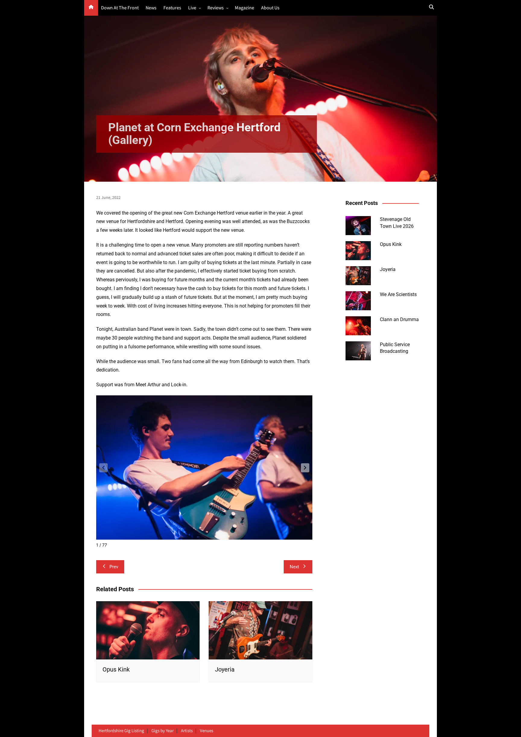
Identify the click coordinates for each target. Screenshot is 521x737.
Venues (206, 731)
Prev (113, 567)
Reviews (215, 8)
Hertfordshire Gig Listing (121, 731)
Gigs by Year (162, 731)
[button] (305, 467)
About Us (270, 8)
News (151, 8)
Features (172, 8)
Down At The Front (120, 8)
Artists (187, 731)
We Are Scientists (398, 294)
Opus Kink (116, 669)
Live (192, 8)
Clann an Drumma (399, 319)
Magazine (244, 8)
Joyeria (225, 669)
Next (294, 567)
